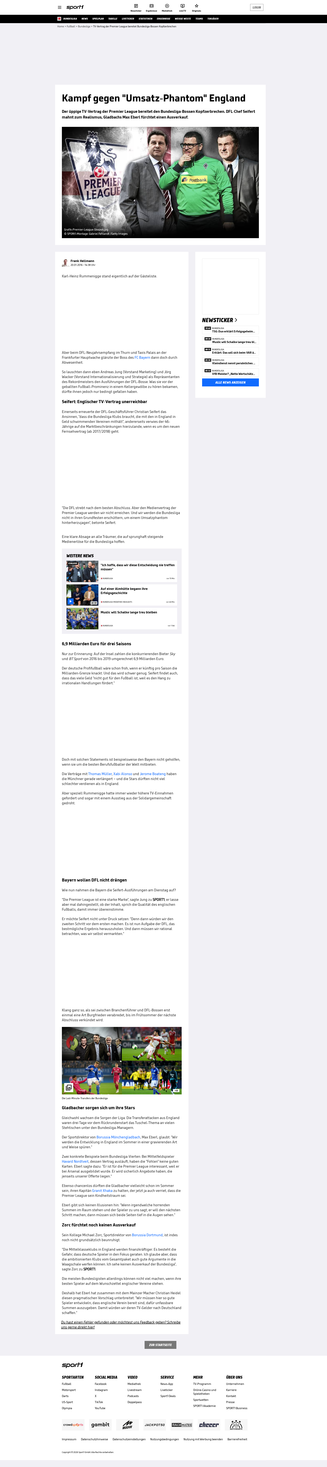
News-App (166, 1384)
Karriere (231, 1390)
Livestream (135, 1390)
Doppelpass (135, 1402)
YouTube (100, 1408)
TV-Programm (202, 1384)
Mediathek (134, 1384)
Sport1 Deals (168, 1396)
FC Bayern (142, 357)
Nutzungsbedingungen (164, 1439)
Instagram (101, 1390)
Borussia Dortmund (147, 1235)
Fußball (66, 1384)
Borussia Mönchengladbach (118, 1137)
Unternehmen (235, 1384)
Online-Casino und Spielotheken (204, 1392)
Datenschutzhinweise (94, 1439)
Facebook (101, 1384)
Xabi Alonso (122, 774)
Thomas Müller (100, 774)
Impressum (69, 1439)
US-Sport (67, 1402)
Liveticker (166, 1390)
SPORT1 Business (236, 1408)
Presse (230, 1402)
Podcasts (133, 1396)
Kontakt (231, 1396)
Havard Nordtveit (75, 1161)
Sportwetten (201, 1400)
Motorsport (69, 1390)
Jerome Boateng (153, 774)
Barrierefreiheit (237, 1439)
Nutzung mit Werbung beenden (203, 1439)
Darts (65, 1396)
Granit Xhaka (102, 1190)
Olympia (67, 1408)
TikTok (99, 1402)
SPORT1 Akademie (204, 1406)
